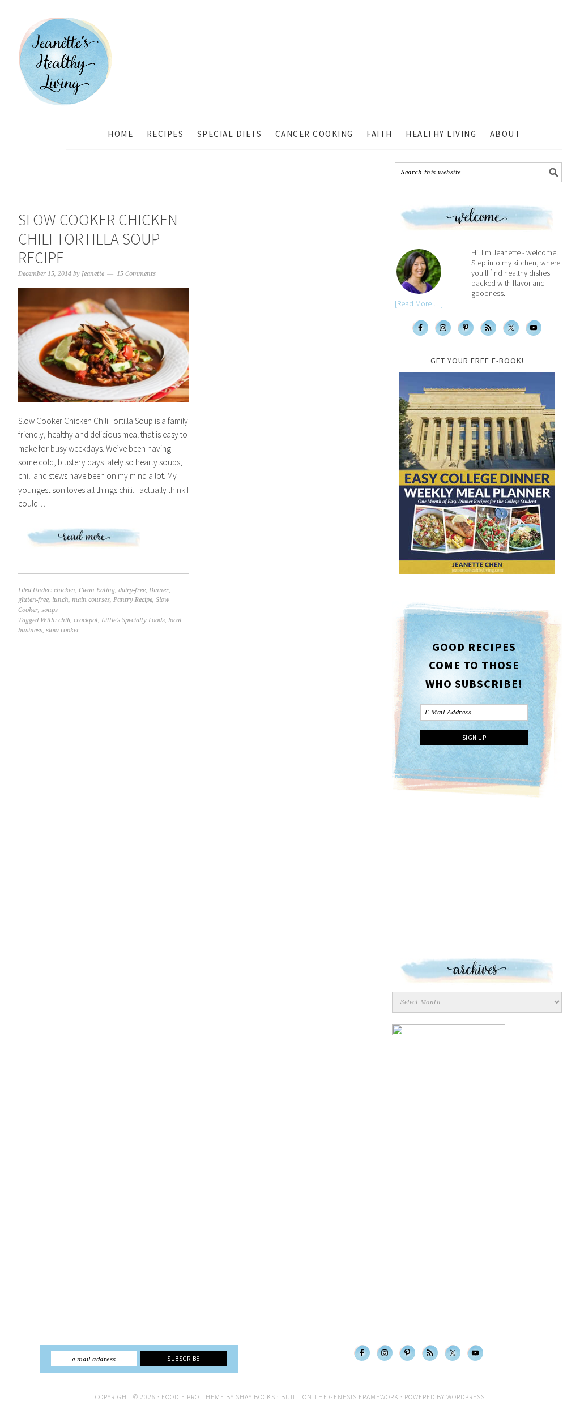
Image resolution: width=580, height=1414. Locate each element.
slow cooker (62, 630)
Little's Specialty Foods (133, 620)
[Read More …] (419, 303)
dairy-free (132, 590)
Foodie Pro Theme (192, 1396)
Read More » (103, 542)
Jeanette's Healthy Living (74, 61)
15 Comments (136, 273)
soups (49, 610)
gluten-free (33, 599)
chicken (64, 590)
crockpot (86, 620)
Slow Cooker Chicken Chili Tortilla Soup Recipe (98, 238)
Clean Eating (97, 590)
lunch (60, 599)
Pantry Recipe (132, 599)
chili (64, 620)
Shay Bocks (255, 1396)
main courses (91, 599)
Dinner (159, 590)
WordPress (465, 1396)
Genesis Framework (364, 1396)
